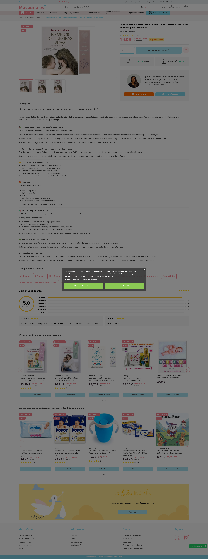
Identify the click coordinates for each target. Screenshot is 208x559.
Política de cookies (71, 280)
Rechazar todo (83, 285)
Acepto (124, 285)
